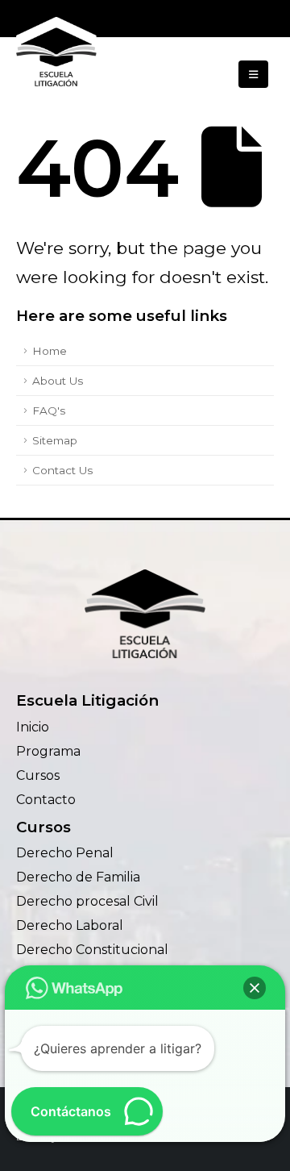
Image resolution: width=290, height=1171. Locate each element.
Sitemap (54, 440)
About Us (57, 380)
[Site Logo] (56, 54)
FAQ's (48, 410)
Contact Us (62, 470)
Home (49, 350)
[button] (253, 74)
